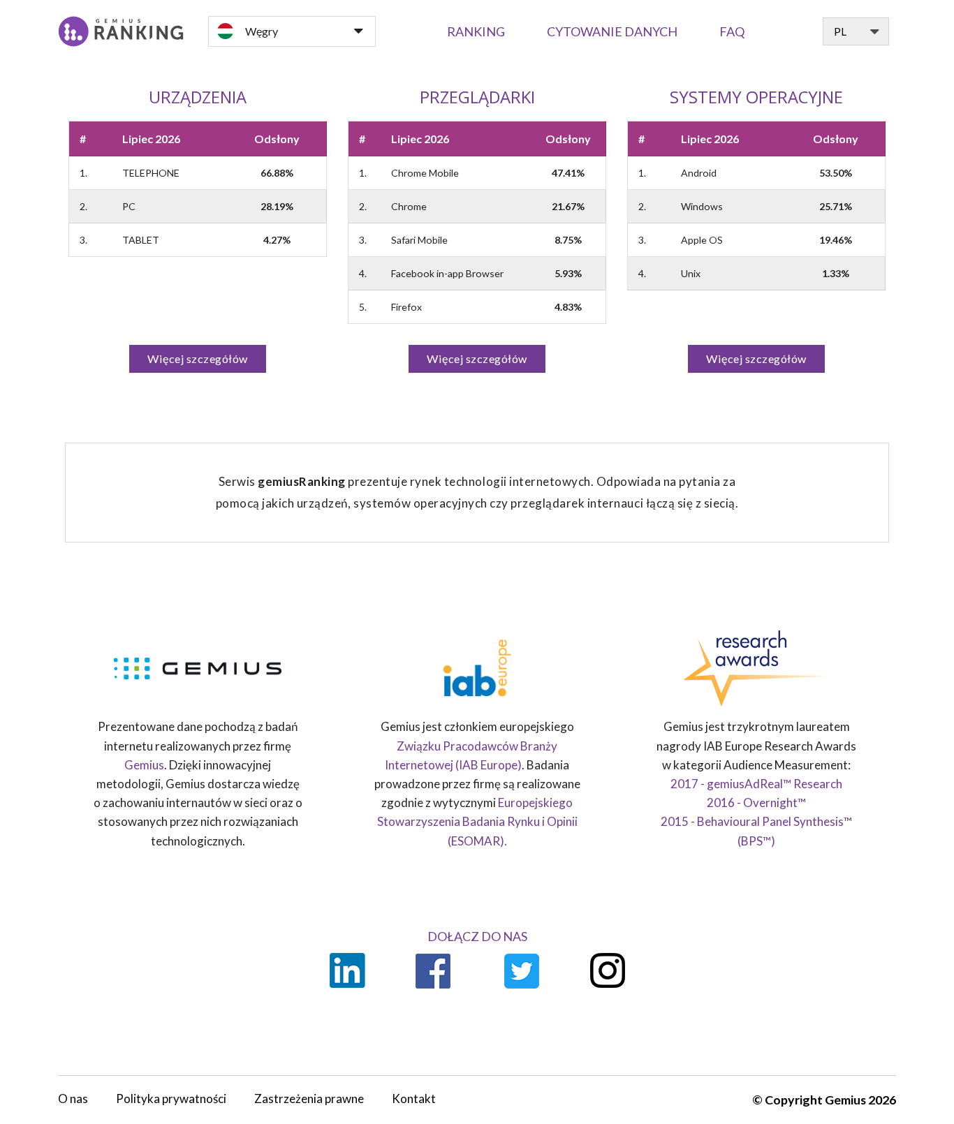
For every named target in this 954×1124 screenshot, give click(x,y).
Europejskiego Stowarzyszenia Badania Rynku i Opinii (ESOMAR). (477, 821)
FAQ (731, 31)
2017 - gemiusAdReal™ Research (756, 783)
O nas (73, 1098)
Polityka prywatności (171, 1098)
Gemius (144, 764)
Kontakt (414, 1098)
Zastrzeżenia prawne (309, 1098)
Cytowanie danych (612, 31)
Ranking (476, 31)
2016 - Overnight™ (756, 802)
